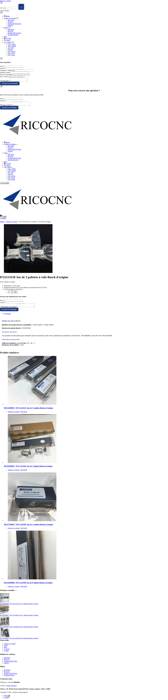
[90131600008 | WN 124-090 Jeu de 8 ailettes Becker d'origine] (32, 579)
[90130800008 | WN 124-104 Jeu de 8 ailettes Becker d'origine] (4, 636)
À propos (8, 163)
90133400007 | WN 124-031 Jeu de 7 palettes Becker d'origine (28, 408)
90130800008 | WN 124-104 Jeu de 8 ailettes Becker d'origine (19, 638)
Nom (2, 66)
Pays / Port (3, 76)
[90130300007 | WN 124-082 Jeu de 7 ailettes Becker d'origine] (32, 462)
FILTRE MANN (13, 160)
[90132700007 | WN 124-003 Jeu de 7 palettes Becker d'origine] (32, 520)
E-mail (2, 68)
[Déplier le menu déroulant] (17, 144)
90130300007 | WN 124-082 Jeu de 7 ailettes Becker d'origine (28, 466)
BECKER (11, 146)
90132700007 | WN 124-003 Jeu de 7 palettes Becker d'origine (28, 524)
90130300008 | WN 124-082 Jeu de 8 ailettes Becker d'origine (19, 627)
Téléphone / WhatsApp (7, 70)
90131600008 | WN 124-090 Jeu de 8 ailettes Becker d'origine (28, 583)
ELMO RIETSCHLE (14, 149)
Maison (7, 142)
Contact (7, 165)
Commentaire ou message (8, 306)
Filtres (6, 153)
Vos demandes (5, 81)
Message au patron (6, 105)
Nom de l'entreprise (6, 74)
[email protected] (11, 685)
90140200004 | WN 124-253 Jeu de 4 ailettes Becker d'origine (19, 604)
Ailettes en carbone (10, 144)
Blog (5, 162)
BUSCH (10, 148)
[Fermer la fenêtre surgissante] (1, 58)
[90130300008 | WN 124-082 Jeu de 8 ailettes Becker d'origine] (4, 625)
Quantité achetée (5, 72)
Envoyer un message (9, 107)
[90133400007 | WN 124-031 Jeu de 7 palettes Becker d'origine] (32, 404)
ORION (10, 151)
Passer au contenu (5, 1)
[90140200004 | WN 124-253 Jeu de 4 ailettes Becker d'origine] (4, 602)
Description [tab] (7, 313)
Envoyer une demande (10, 83)
